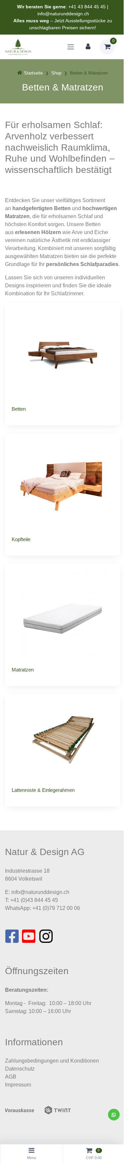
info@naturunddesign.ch (63, 13)
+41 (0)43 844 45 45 (34, 900)
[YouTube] (28, 938)
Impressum (18, 1085)
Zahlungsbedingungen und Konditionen (52, 1061)
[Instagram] (46, 938)
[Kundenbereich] (88, 47)
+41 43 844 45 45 (87, 6)
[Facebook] (11, 938)
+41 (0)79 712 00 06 (56, 908)
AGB (10, 1077)
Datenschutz (20, 1069)
